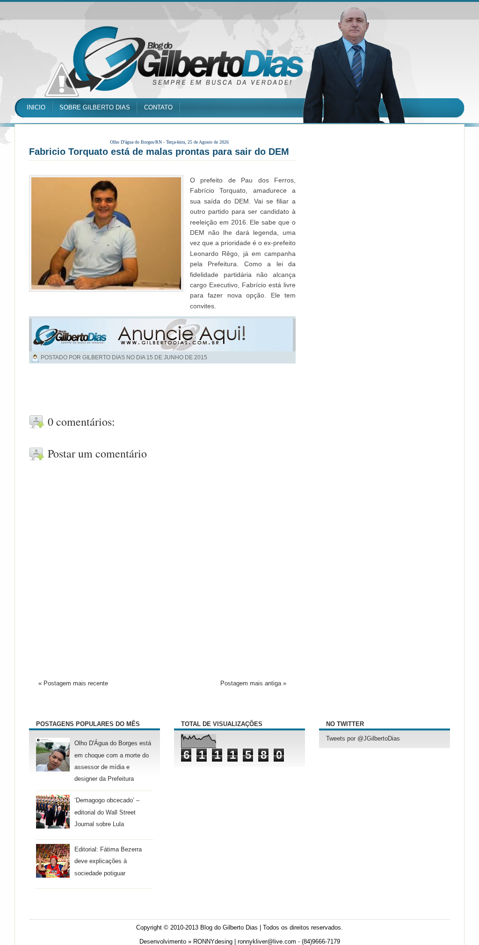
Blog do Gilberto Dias (229, 927)
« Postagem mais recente (73, 683)
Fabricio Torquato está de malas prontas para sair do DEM (159, 151)
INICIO (36, 107)
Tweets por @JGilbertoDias (363, 738)
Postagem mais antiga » (253, 683)
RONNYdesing (212, 941)
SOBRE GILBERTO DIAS (94, 107)
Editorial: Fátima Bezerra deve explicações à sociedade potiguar (108, 861)
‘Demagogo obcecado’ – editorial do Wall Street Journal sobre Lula (106, 812)
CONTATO (158, 107)
